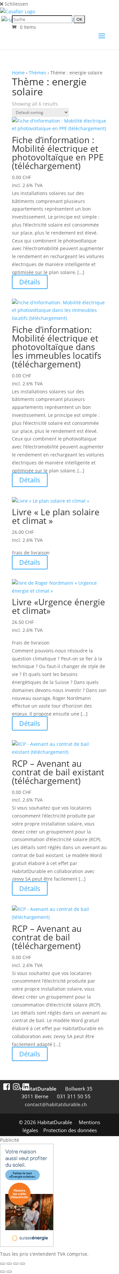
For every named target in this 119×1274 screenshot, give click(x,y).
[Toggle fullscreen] (9, 1264)
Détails (29, 281)
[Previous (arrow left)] (2, 1272)
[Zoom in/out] (2, 1264)
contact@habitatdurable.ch (56, 1104)
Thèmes (37, 72)
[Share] (16, 1264)
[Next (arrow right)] (9, 1272)
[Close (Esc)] (22, 1264)
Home (18, 72)
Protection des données (70, 1130)
